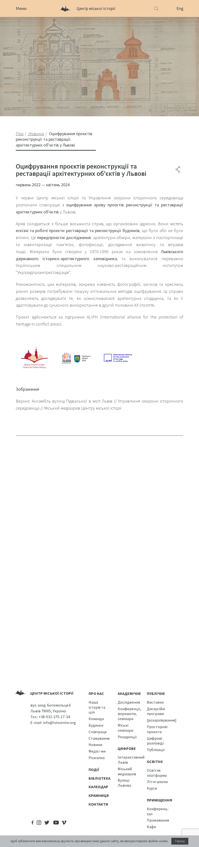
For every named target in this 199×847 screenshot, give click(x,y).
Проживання (158, 820)
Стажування (99, 738)
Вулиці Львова (124, 783)
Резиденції (127, 736)
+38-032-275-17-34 (54, 716)
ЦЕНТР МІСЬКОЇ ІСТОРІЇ (52, 693)
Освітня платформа (157, 773)
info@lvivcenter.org (59, 722)
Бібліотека (99, 778)
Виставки (155, 702)
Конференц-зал (158, 811)
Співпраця (98, 731)
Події (94, 769)
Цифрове (127, 748)
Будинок (96, 725)
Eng (179, 8)
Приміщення (159, 800)
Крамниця (99, 795)
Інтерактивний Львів (131, 760)
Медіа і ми (97, 751)
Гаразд (180, 841)
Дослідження (129, 702)
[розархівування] (161, 720)
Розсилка (97, 757)
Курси (152, 788)
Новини (95, 744)
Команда (96, 718)
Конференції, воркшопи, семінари (129, 713)
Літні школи (157, 781)
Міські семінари (125, 728)
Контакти (98, 804)
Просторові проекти (157, 729)
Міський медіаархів (127, 771)
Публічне (156, 693)
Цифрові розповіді (155, 741)
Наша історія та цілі (97, 707)
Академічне (129, 693)
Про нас (96, 693)
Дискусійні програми (156, 711)
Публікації (156, 749)
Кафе (151, 826)
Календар (98, 786)
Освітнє (155, 761)
